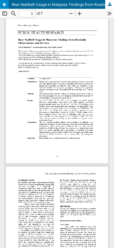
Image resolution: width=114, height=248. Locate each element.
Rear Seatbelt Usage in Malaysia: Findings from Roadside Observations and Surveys (63, 4)
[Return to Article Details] (4, 4)
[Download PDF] (109, 4)
